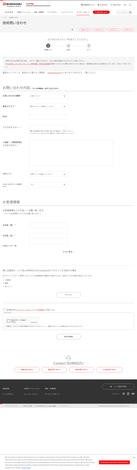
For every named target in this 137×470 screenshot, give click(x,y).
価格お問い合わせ (27, 369)
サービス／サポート (52, 394)
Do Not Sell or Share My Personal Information (114, 462)
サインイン (68, 295)
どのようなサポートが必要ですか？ (12, 185)
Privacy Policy (26, 467)
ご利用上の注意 (27, 406)
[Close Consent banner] (134, 457)
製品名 (5, 116)
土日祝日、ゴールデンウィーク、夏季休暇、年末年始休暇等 (28, 64)
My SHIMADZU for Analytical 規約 (46, 406)
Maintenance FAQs (54, 73)
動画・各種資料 (50, 388)
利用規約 (41, 310)
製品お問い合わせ (54, 369)
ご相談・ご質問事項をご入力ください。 (12, 143)
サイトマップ (64, 406)
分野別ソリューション (32, 388)
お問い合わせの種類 (11, 96)
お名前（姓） (8, 225)
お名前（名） (8, 236)
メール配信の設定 (120, 386)
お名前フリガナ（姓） (10, 246)
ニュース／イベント (31, 394)
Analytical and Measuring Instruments (38, 5)
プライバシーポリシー (25, 310)
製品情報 (6, 388)
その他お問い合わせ (109, 369)
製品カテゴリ (8, 106)
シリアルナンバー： (11, 127)
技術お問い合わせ (81, 369)
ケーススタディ (8, 394)
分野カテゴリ (7, 173)
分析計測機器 (30, 4)
